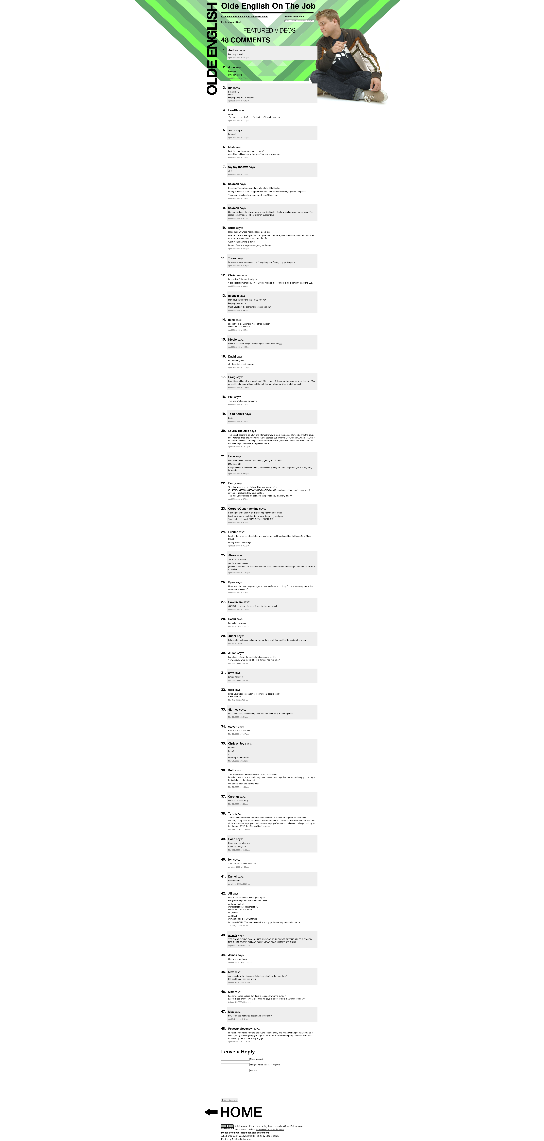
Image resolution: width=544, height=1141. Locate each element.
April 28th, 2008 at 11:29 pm (239, 387)
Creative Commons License (270, 1129)
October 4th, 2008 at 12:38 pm (239, 962)
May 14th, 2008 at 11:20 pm (239, 829)
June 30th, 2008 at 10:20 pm (239, 884)
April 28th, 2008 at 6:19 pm (238, 57)
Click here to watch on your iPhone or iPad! (244, 16)
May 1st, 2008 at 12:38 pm (238, 626)
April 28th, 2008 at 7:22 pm (238, 137)
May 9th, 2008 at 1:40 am (238, 804)
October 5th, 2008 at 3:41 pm (239, 1002)
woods (232, 935)
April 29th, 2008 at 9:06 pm (238, 522)
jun (230, 87)
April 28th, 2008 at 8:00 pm (238, 218)
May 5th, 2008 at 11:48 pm (238, 787)
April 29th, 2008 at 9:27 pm (238, 545)
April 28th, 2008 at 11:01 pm (239, 367)
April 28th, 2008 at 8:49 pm (238, 310)
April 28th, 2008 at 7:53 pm (238, 174)
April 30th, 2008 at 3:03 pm (238, 592)
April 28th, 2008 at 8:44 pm (238, 286)
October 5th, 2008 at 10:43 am (239, 982)
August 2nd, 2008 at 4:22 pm (239, 945)
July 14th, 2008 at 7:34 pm (238, 925)
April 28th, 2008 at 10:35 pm (239, 347)
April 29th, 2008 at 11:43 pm (239, 572)
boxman (233, 184)
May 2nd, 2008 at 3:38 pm (238, 663)
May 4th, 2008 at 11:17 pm (238, 734)
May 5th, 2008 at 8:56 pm (238, 761)
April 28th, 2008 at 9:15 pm (238, 330)
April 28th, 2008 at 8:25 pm (238, 265)
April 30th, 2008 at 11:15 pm (239, 609)
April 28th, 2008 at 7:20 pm (238, 120)
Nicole (232, 339)
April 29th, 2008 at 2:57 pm (238, 473)
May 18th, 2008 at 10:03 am (239, 850)
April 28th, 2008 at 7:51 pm (238, 157)
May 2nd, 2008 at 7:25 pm (238, 700)
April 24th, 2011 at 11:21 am (239, 1041)
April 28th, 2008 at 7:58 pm (238, 198)
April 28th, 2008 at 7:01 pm (238, 78)
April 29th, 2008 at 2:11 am (238, 421)
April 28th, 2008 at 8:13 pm (238, 248)
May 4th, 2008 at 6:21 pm (238, 717)
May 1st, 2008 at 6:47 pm (237, 643)
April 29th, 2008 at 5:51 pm (238, 499)
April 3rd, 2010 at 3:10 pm (238, 1019)
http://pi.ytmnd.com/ (270, 512)
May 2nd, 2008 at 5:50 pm (238, 680)
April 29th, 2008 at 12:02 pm (239, 446)
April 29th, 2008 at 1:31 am (238, 404)
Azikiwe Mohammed (242, 1139)
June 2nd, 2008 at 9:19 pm (238, 867)
